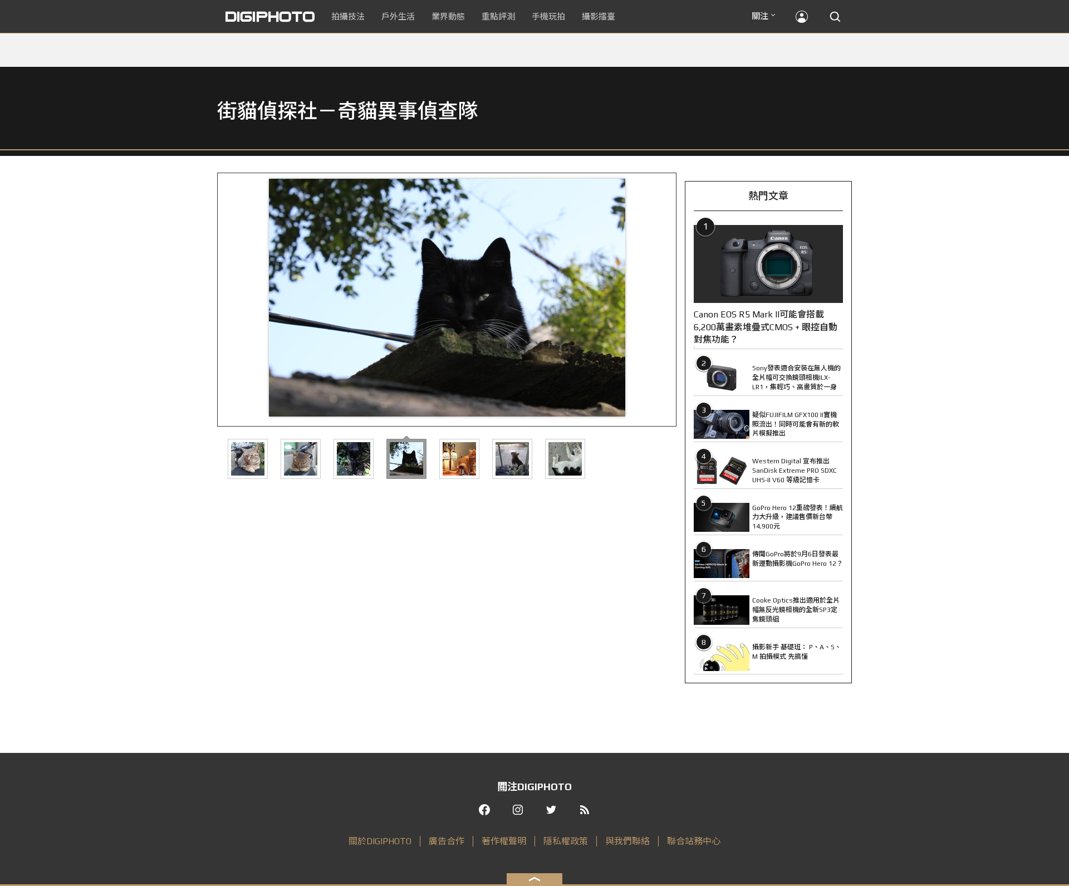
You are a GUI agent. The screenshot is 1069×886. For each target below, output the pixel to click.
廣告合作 (446, 841)
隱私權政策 (565, 841)
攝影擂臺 (598, 16)
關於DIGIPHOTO (380, 841)
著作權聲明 (504, 841)
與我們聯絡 (627, 841)
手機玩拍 (548, 16)
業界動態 (448, 16)
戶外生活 (398, 16)
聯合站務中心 (693, 841)
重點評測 (498, 16)
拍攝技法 (348, 16)
